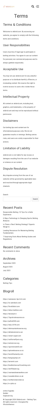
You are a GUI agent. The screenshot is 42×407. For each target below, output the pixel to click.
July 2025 (6, 270)
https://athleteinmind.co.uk (13, 332)
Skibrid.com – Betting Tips (26, 399)
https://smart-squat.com (12, 336)
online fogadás (8, 391)
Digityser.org (8, 396)
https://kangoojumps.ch (11, 358)
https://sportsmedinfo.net (12, 347)
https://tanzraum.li (10, 314)
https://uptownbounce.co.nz (13, 350)
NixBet (5, 393)
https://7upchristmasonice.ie (13, 317)
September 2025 (9, 263)
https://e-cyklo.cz (9, 383)
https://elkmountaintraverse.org (14, 328)
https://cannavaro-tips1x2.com (14, 299)
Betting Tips (7, 283)
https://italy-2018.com (11, 325)
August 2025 (8, 267)
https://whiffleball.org (11, 369)
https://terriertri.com (10, 361)
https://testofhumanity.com (13, 354)
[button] (32, 6)
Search (5, 195)
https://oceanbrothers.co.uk (13, 376)
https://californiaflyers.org (13, 339)
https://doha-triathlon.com (12, 310)
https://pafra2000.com (11, 321)
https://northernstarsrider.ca (13, 380)
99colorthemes (8, 404)
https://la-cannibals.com (12, 303)
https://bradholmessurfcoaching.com (16, 365)
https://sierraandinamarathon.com (15, 372)
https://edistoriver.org (11, 343)
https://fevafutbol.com (11, 306)
